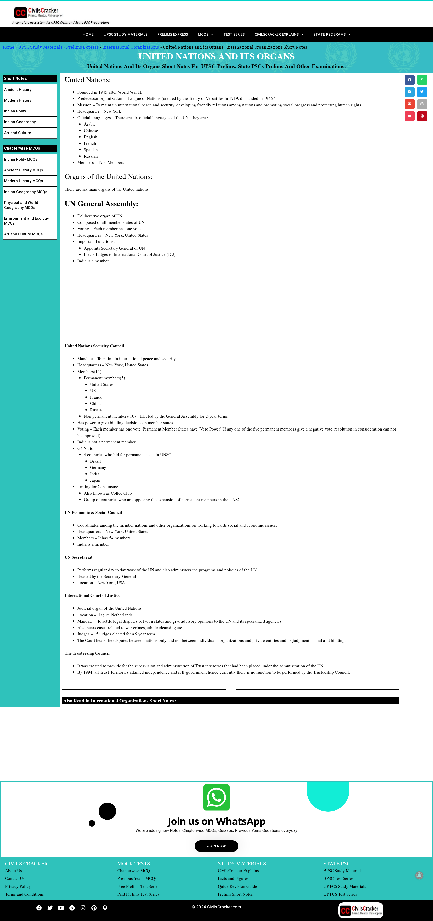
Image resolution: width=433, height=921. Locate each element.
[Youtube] (61, 907)
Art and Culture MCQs (23, 234)
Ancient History (17, 89)
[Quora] (105, 907)
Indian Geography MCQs (25, 192)
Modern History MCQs (23, 181)
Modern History (17, 100)
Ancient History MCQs (23, 170)
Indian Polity (15, 111)
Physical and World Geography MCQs (21, 205)
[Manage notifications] (419, 875)
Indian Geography (20, 122)
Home (88, 34)
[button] (410, 80)
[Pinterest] (94, 907)
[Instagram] (83, 907)
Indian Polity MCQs (20, 159)
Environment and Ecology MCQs (26, 221)
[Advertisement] (215, 305)
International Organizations (130, 47)
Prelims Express (172, 34)
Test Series (234, 34)
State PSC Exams (329, 34)
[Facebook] (39, 907)
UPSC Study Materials (125, 34)
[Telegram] (72, 907)
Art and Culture (17, 133)
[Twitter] (50, 907)
